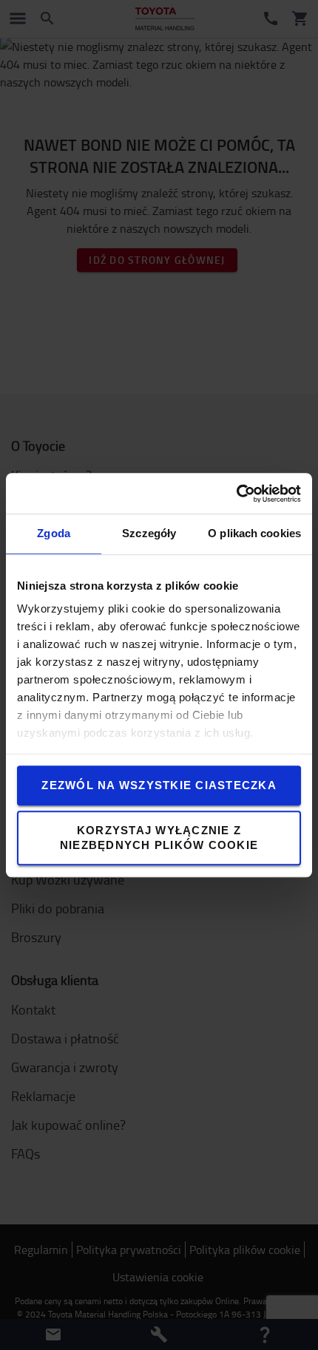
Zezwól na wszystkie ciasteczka (159, 785)
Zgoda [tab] (53, 533)
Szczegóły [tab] (149, 533)
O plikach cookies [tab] (254, 533)
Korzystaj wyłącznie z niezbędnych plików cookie (159, 837)
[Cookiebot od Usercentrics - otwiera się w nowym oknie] (236, 493)
